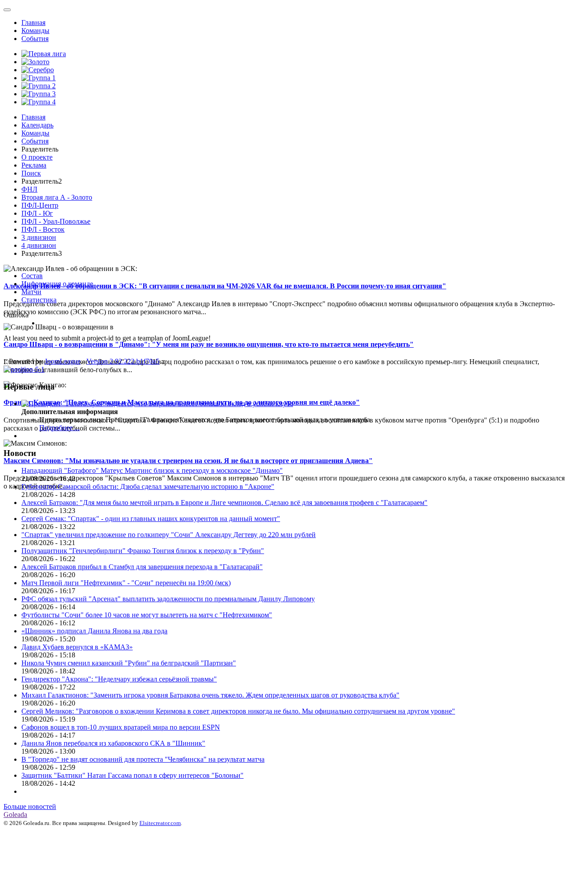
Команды (35, 30)
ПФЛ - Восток (43, 229)
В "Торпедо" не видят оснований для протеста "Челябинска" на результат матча (143, 759)
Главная (33, 22)
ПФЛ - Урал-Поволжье (55, 221)
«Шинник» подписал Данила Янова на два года (94, 631)
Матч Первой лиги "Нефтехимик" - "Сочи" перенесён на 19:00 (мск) (126, 583)
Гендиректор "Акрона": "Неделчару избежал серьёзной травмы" (119, 679)
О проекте (37, 157)
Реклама (33, 165)
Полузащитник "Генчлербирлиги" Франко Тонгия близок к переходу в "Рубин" (142, 550)
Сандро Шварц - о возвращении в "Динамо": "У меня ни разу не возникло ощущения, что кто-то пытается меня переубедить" (209, 344)
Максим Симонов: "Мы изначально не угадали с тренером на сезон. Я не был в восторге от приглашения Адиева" (188, 460)
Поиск (31, 173)
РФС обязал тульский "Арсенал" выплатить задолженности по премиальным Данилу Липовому (168, 599)
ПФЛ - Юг (37, 213)
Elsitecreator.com (160, 823)
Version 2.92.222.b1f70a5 (122, 361)
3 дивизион (38, 237)
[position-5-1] (24, 369)
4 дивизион (38, 245)
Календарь (37, 125)
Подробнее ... (59, 427)
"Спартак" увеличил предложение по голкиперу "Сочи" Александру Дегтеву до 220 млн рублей (168, 534)
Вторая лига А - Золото (56, 197)
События (35, 38)
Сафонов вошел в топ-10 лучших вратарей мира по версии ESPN (120, 727)
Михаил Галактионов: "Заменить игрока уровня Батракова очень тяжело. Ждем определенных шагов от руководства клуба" (210, 695)
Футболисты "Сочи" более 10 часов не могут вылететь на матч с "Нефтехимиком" (146, 615)
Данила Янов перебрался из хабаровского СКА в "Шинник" (113, 743)
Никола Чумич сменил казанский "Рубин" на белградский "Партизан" (128, 663)
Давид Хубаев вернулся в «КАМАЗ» (77, 647)
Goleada (15, 814)
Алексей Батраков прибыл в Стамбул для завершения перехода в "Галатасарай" (142, 566)
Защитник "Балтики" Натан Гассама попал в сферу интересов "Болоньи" (132, 775)
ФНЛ (29, 189)
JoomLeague (63, 361)
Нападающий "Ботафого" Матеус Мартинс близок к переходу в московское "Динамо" (152, 470)
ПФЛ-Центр (39, 205)
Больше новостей (30, 806)
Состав (32, 275)
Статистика (39, 300)
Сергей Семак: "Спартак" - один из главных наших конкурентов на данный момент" (150, 518)
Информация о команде (57, 283)
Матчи (31, 291)
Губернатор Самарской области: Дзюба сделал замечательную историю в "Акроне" (147, 486)
